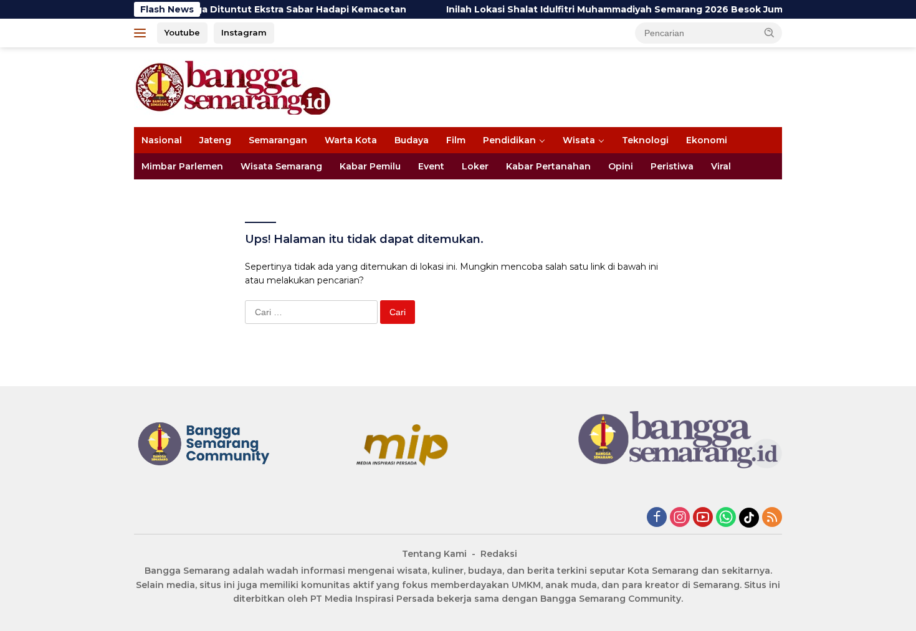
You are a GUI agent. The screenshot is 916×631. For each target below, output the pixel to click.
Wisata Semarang (281, 166)
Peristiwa (672, 166)
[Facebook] (657, 518)
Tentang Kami (434, 553)
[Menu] (142, 33)
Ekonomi (706, 140)
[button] (769, 32)
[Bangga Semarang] (233, 86)
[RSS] (772, 518)
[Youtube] (703, 518)
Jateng (215, 140)
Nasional (161, 140)
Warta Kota (351, 140)
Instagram (244, 32)
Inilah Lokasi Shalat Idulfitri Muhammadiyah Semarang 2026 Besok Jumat (602, 9)
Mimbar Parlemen (182, 166)
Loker (475, 166)
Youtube (182, 32)
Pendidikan (509, 140)
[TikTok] (749, 518)
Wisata (579, 140)
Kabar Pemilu (370, 166)
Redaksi (498, 553)
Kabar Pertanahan (548, 166)
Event (431, 166)
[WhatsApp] (726, 518)
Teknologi (645, 140)
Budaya (411, 140)
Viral (721, 166)
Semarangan (278, 140)
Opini (620, 166)
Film (455, 140)
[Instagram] (680, 518)
